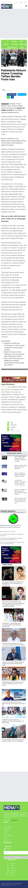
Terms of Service (8, 826)
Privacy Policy (7, 828)
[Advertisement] (14, 23)
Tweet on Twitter (22, 94)
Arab (21, 41)
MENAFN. (12, 883)
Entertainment (9, 47)
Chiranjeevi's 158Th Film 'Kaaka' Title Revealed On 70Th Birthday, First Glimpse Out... (12, 583)
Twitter (12, 866)
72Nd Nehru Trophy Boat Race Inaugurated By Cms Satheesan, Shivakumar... (11, 625)
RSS (11, 875)
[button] (20, 2)
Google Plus (13, 868)
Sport (21, 47)
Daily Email (13, 870)
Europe (14, 41)
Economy (14, 44)
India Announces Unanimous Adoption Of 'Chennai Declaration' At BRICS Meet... (13, 721)
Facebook (13, 863)
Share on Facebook (12, 94)
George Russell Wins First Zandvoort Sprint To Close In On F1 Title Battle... (13, 740)
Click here (14, 820)
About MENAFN (8, 835)
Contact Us (7, 831)
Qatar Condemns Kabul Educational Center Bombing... (21, 467)
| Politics (5, 44)
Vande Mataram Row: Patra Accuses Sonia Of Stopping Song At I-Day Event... (12, 683)
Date (3, 89)
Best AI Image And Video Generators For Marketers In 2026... (20, 474)
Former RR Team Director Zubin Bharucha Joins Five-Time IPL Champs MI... (13, 703)
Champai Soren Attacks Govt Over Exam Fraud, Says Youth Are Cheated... (13, 644)
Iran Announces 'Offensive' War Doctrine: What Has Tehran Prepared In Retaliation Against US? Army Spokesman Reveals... (13, 604)
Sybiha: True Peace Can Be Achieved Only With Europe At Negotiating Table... (13, 663)
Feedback (6, 840)
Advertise (6, 833)
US (5, 41)
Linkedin (12, 873)
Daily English (8, 846)
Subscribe (15, 857)
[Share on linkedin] (12, 97)
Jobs (5, 837)
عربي (16, 2)
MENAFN (5, 104)
